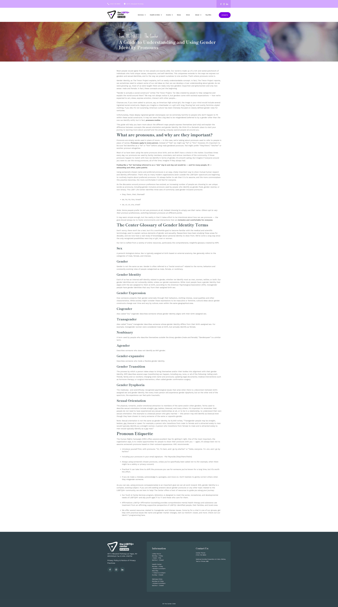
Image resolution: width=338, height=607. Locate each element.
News (179, 15)
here (143, 515)
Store (188, 15)
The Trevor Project (164, 93)
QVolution (159, 495)
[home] (118, 14)
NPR (217, 243)
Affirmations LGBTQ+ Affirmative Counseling (141, 503)
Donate (224, 15)
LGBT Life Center (138, 190)
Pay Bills (208, 15)
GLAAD (174, 421)
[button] (141, 15)
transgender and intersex (164, 510)
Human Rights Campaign (130, 439)
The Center (151, 36)
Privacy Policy (113, 560)
